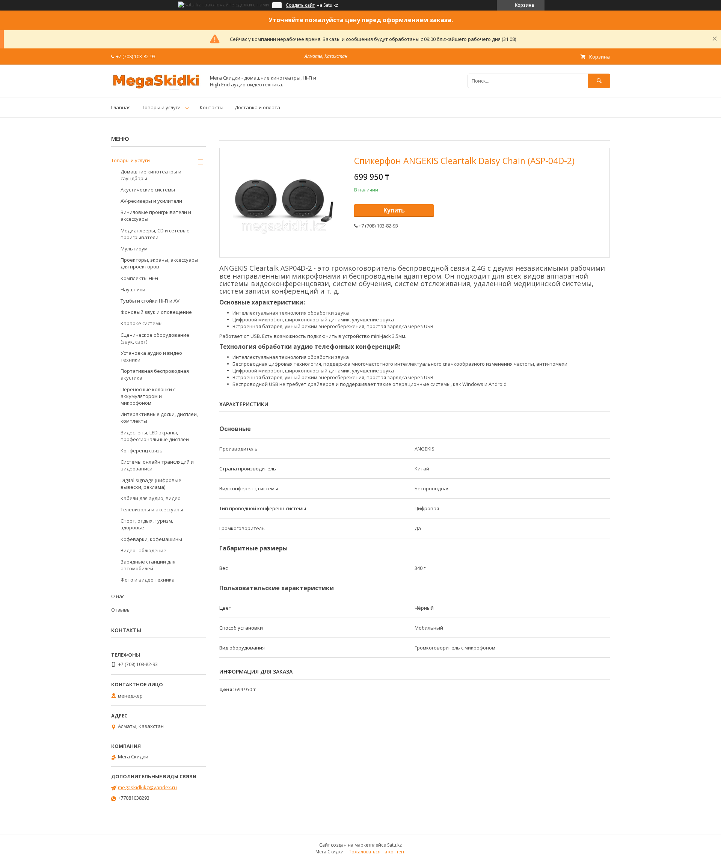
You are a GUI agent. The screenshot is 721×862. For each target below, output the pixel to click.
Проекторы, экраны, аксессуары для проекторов (159, 263)
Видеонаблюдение (143, 550)
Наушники (133, 289)
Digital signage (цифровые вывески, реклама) (151, 483)
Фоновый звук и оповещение (156, 312)
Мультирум (134, 248)
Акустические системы (148, 189)
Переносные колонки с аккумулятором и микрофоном (148, 396)
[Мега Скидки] (156, 87)
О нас (117, 596)
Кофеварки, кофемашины (151, 539)
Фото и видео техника (148, 579)
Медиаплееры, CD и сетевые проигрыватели (155, 234)
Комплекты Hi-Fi (139, 278)
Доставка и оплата (257, 107)
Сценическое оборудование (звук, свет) (155, 338)
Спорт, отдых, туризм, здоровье (147, 524)
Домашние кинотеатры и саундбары (151, 175)
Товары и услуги (161, 107)
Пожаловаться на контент (377, 851)
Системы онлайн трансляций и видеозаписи (157, 465)
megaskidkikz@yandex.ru (147, 787)
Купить (394, 210)
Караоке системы (142, 323)
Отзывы (121, 609)
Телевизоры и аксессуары (152, 509)
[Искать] (599, 81)
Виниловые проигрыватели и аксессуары (156, 215)
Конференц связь (142, 450)
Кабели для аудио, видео (151, 498)
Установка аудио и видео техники (151, 356)
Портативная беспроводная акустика (155, 374)
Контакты (211, 107)
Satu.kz (394, 845)
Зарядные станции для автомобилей (148, 565)
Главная (121, 107)
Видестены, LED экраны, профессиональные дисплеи (155, 436)
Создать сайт (300, 5)
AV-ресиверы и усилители (151, 200)
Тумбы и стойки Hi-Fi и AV (150, 300)
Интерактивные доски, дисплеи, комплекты (159, 417)
